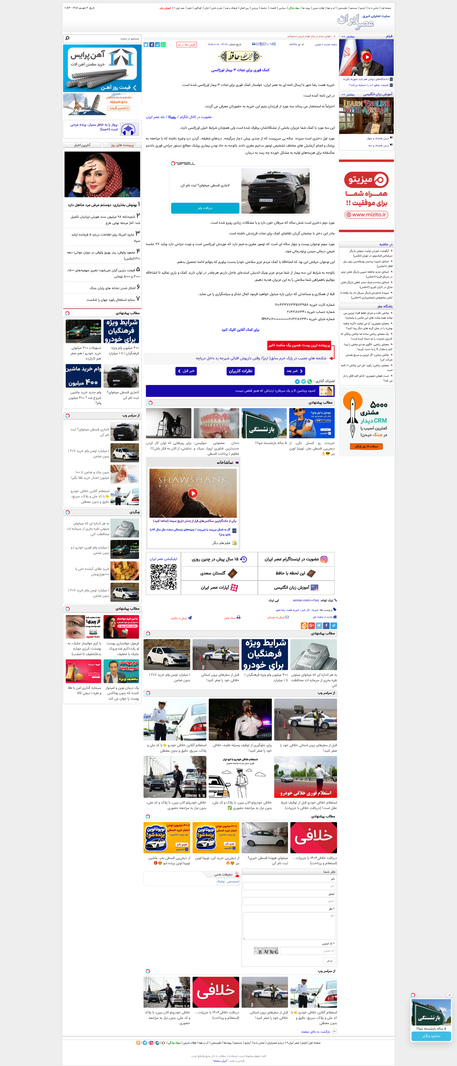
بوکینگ (220, 882)
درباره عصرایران (275, 1043)
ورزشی (255, 8)
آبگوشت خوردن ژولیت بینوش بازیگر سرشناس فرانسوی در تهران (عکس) (370, 253)
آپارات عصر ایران (215, 587)
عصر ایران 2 (179, 8)
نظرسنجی (342, 8)
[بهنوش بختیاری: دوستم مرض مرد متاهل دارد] (102, 174)
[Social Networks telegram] (297, 381)
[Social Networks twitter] (303, 381)
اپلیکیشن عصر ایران (163, 559)
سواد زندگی (294, 8)
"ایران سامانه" (220, 1061)
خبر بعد (292, 371)
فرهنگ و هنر (231, 8)
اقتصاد (273, 8)
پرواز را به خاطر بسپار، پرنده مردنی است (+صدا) (94, 127)
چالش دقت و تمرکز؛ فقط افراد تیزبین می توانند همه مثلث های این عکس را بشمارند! (367, 315)
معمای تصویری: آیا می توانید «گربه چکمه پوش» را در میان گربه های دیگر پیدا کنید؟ (367, 326)
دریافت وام (205, 208)
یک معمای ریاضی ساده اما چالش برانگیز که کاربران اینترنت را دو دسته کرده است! (366, 336)
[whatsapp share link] (163, 44)
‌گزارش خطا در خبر (186, 45)
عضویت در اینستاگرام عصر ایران (292, 559)
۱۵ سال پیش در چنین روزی (215, 559)
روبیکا (172, 117)
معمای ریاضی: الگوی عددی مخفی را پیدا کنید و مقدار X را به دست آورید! (368, 346)
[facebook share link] (151, 44)
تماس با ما (373, 8)
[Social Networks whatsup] (309, 381)
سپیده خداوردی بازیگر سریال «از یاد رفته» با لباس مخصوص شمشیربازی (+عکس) (366, 295)
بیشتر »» (348, 36)
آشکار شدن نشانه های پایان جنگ (113, 288)
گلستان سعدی (212, 573)
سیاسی (282, 8)
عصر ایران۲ (293, 1043)
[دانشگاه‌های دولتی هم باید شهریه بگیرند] (366, 57)
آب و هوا (331, 8)
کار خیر (306, 610)
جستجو (353, 8)
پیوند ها (306, 8)
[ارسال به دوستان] (257, 44)
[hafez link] (240, 56)
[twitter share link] (146, 44)
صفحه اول (386, 8)
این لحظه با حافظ (290, 573)
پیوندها (228, 1043)
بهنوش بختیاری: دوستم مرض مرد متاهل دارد (102, 205)
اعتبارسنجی (233, 882)
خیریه (315, 610)
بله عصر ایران (155, 117)
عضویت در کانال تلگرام (196, 117)
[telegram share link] (157, 44)
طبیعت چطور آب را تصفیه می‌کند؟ (369, 85)
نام (332, 879)
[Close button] (449, 995)
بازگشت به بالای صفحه (316, 1032)
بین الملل (244, 8)
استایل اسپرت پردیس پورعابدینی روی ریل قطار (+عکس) (367, 263)
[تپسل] (173, 163)
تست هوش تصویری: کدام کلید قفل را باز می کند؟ (367, 378)
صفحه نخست (330, 44)
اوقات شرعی (318, 8)
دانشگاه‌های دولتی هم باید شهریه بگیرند (366, 79)
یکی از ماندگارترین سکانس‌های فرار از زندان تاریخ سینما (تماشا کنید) (194, 521)
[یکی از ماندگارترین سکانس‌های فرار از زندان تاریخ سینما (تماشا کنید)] (193, 493)
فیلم (189, 8)
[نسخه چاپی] (253, 44)
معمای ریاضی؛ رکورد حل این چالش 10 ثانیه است (366, 367)
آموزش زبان (165, 8)
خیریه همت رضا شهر (287, 610)
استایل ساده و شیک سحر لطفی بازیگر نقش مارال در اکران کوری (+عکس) (366, 284)
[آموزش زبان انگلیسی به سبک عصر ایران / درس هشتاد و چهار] (366, 115)
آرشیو (362, 8)
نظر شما (329, 872)
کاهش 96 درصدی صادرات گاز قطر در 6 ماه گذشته (305, 36)
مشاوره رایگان (431, 1036)
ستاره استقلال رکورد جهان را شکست (111, 300)
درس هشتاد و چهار (378, 139)
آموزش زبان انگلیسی (291, 587)
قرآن (206, 8)
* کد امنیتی (328, 944)
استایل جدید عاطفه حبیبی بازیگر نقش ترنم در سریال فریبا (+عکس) (366, 274)
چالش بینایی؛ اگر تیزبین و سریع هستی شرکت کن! (369, 357)
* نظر (331, 909)
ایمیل (331, 894)
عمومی (318, 44)
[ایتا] (304, 625)
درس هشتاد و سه (379, 146)
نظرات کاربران (240, 371)
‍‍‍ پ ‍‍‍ (270, 43)
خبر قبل (188, 371)
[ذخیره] (261, 44)
